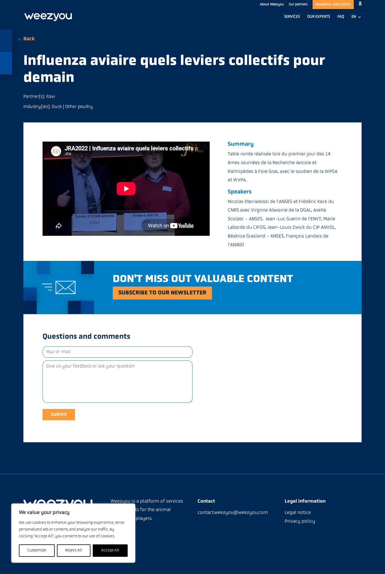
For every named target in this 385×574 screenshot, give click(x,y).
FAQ (340, 17)
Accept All (110, 550)
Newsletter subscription (333, 4)
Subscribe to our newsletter (162, 293)
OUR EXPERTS (318, 17)
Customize (36, 550)
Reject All (73, 550)
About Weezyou (272, 4)
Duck (57, 107)
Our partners (298, 4)
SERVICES (292, 17)
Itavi (50, 96)
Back (29, 39)
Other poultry (79, 107)
